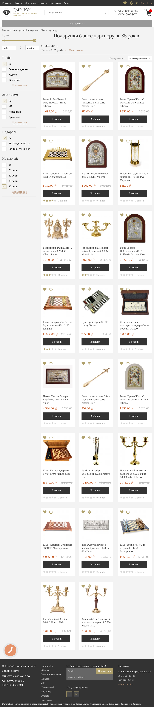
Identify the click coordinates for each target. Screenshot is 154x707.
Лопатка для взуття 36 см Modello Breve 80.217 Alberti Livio (96, 399)
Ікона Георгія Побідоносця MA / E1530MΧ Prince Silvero (133, 251)
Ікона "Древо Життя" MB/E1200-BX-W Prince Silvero (134, 399)
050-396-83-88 (128, 10)
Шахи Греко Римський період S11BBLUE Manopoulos (133, 548)
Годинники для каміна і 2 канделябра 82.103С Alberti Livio (57, 251)
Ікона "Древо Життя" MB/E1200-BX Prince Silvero (132, 103)
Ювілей (13, 75)
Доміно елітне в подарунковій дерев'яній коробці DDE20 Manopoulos (134, 325)
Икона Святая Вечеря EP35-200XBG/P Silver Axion (56, 399)
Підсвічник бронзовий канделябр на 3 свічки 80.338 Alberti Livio (133, 474)
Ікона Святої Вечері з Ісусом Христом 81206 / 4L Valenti (95, 548)
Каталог (75, 23)
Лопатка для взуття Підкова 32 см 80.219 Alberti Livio (93, 103)
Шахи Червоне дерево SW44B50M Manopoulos (56, 472)
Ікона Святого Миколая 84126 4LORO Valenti (95, 175)
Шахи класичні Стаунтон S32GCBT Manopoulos (57, 546)
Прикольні (14, 117)
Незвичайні (15, 112)
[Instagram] (76, 694)
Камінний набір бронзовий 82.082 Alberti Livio (96, 474)
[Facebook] (69, 694)
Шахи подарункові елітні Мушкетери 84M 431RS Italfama (57, 325)
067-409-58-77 (127, 14)
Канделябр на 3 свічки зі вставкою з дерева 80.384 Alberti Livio (96, 622)
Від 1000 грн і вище (19, 149)
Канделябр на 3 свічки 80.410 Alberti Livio (56, 620)
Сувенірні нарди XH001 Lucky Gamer (95, 323)
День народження (19, 69)
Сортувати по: (117, 58)
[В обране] (45, 67)
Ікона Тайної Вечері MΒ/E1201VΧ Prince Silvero (54, 103)
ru (137, 3)
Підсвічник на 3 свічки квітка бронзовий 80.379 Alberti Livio (95, 251)
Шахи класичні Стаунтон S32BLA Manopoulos (57, 175)
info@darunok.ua (126, 684)
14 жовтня (14, 80)
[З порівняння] (51, 67)
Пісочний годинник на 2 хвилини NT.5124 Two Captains (134, 177)
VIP (10, 106)
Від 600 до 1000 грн (19, 143)
